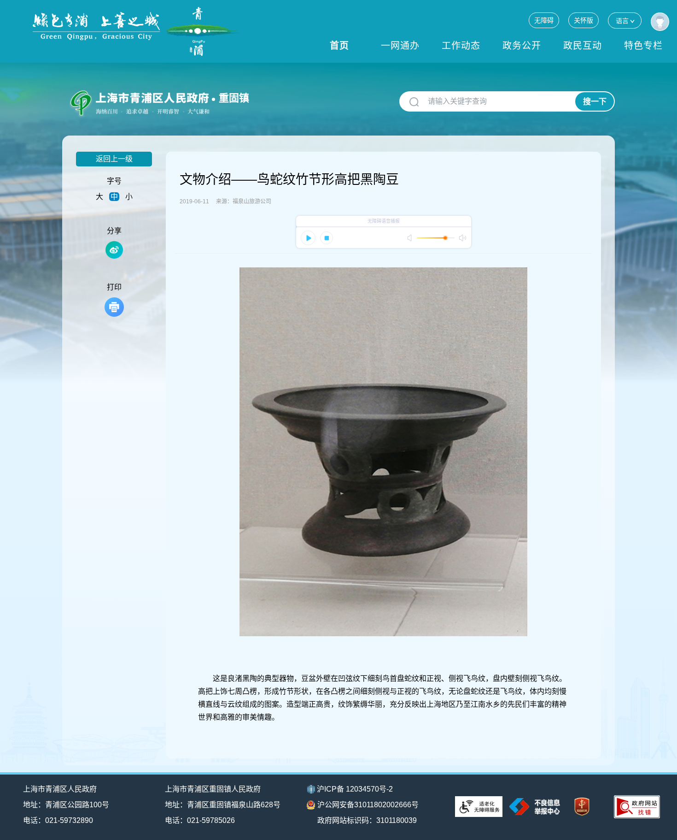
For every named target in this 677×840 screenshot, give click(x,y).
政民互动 (582, 46)
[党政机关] (582, 806)
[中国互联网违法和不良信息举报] (534, 806)
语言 (622, 20)
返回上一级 (114, 159)
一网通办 (400, 46)
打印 (114, 287)
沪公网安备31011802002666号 (368, 805)
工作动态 (461, 46)
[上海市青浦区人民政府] (136, 31)
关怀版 (583, 20)
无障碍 (544, 20)
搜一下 (595, 101)
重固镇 (234, 98)
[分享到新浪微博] (114, 250)
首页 (339, 46)
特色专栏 (643, 46)
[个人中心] (660, 21)
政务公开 (521, 46)
